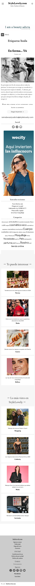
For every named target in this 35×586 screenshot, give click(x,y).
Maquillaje (20, 235)
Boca (31, 222)
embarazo (12, 104)
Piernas (18, 243)
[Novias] (17, 287)
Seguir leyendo (16, 112)
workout (31, 104)
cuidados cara (7, 232)
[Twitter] (13, 127)
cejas (7, 225)
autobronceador (24, 222)
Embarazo (30, 232)
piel (14, 243)
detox (21, 232)
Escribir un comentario (17, 107)
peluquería (27, 239)
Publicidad (17, 544)
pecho (17, 239)
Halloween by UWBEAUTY (17, 208)
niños (28, 235)
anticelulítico (14, 222)
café (3, 225)
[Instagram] (20, 127)
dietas (8, 104)
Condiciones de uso (17, 554)
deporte (15, 232)
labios (6, 235)
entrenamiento (24, 104)
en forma (18, 104)
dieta (24, 232)
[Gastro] (17, 346)
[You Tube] (24, 570)
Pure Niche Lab (17, 204)
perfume (8, 242)
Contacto (17, 548)
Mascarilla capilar (18, 210)
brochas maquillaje (17, 213)
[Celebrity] (17, 454)
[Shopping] (17, 425)
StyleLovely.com (17, 3)
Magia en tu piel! (17, 206)
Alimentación (5, 222)
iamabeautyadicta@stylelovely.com (17, 117)
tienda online (17, 246)
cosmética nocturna (15, 229)
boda (5, 104)
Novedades (9, 238)
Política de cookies (17, 558)
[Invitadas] (17, 512)
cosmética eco (18, 225)
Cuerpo (28, 229)
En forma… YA (17, 51)
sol (30, 243)
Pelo (21, 238)
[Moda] (17, 316)
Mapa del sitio (17, 546)
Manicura (11, 235)
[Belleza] (17, 374)
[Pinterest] (17, 570)
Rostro (24, 242)
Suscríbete (17, 576)
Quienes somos (17, 542)
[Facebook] (17, 127)
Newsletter (17, 573)
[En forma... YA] (17, 70)
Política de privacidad (17, 556)
